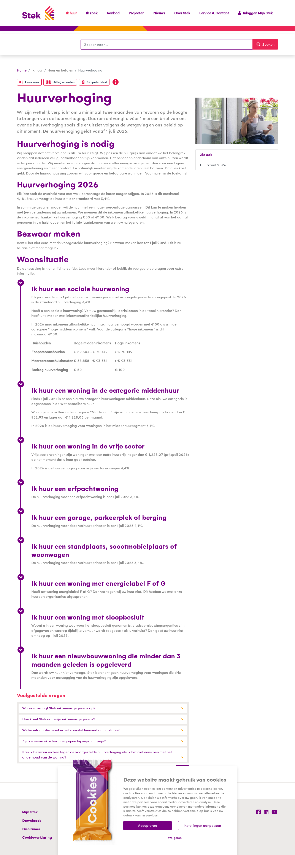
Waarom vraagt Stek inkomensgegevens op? (58, 708)
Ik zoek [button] (92, 13)
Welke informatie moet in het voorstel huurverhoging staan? (70, 730)
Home (22, 70)
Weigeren (175, 837)
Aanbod (113, 13)
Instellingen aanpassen (202, 825)
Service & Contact (214, 13)
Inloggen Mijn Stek (258, 13)
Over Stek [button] (182, 13)
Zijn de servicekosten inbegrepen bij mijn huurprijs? (64, 741)
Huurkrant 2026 (213, 165)
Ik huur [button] (71, 13)
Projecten (136, 13)
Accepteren (147, 825)
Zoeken (270, 44)
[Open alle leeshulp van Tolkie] (116, 82)
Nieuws (159, 13)
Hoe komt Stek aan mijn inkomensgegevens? (58, 719)
